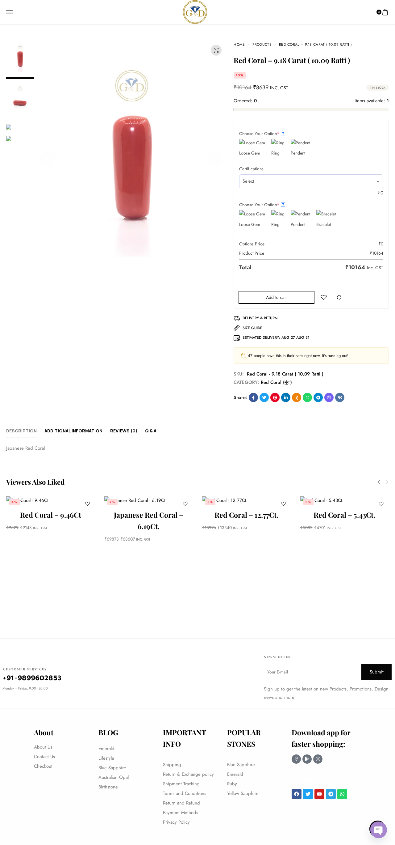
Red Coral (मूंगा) (276, 382)
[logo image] (195, 11)
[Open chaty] (377, 829)
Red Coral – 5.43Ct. (344, 515)
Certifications (251, 169)
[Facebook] (296, 794)
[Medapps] (296, 759)
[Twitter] (308, 794)
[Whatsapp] (342, 794)
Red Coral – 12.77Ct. (246, 515)
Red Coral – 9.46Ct (50, 515)
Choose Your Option (261, 133)
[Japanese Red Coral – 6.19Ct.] (148, 500)
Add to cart (276, 297)
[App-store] (317, 759)
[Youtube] (319, 794)
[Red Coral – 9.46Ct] (50, 500)
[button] (48, 159)
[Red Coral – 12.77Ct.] (246, 500)
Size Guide (252, 328)
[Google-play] (307, 759)
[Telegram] (331, 794)
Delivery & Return (260, 318)
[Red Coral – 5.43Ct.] (344, 500)
